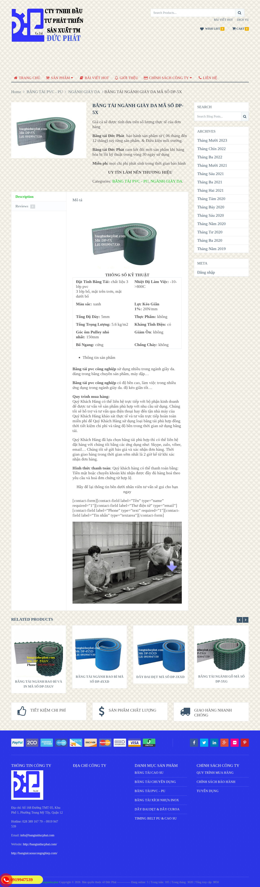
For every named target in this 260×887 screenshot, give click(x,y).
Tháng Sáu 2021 (210, 174)
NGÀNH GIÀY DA (84, 91)
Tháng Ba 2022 (209, 157)
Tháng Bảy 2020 (210, 207)
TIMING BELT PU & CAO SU (156, 818)
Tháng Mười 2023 (212, 140)
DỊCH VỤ (243, 19)
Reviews (24, 206)
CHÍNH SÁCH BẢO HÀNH (216, 782)
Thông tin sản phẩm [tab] (99, 357)
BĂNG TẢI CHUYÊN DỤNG (155, 782)
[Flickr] (235, 743)
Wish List (212, 28)
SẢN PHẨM (60, 78)
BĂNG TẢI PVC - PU (45, 91)
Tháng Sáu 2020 (210, 215)
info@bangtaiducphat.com (37, 835)
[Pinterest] (245, 743)
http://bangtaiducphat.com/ (40, 844)
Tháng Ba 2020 (209, 240)
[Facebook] (194, 743)
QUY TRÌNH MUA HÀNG (215, 772)
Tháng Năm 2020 (211, 224)
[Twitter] (204, 743)
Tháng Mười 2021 (212, 165)
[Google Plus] (224, 743)
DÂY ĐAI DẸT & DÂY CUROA (157, 809)
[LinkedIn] (214, 743)
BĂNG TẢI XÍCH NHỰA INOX (157, 800)
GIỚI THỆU (128, 78)
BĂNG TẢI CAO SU (149, 772)
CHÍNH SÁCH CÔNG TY (168, 78)
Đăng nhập (206, 272)
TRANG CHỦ (29, 78)
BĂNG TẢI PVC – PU (150, 791)
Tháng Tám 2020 (211, 199)
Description (24, 197)
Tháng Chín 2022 (211, 149)
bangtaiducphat (49, 882)
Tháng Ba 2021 (209, 182)
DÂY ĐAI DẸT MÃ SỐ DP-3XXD (160, 677)
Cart (240, 28)
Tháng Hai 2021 (210, 190)
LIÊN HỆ (209, 78)
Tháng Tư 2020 (209, 232)
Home (16, 91)
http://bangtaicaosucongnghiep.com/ (34, 853)
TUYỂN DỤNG (208, 791)
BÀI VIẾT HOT (223, 19)
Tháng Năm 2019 (211, 249)
